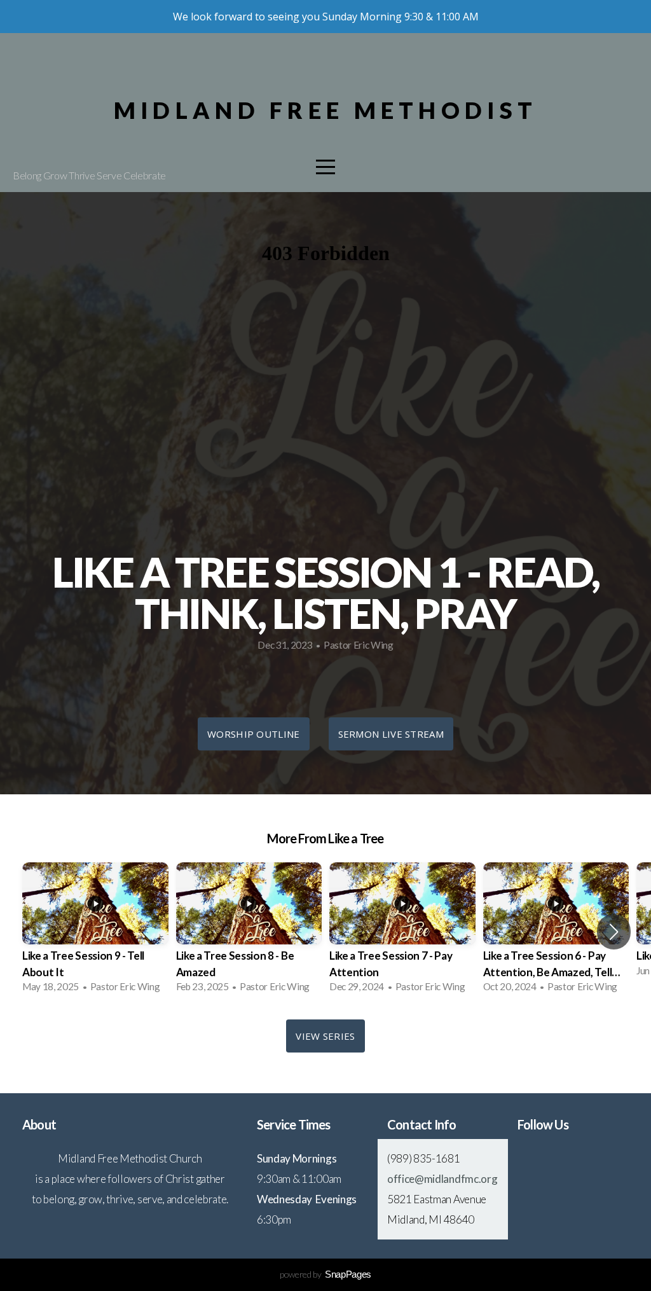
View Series (325, 1036)
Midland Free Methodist (325, 110)
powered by (325, 1274)
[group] (95, 931)
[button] (613, 932)
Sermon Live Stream (391, 734)
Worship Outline (253, 734)
